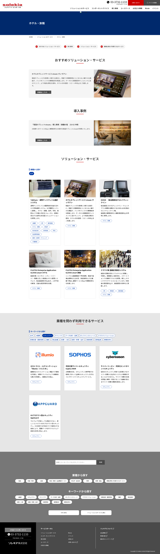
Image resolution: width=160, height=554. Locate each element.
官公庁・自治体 (75, 481)
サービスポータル (47, 528)
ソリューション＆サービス (79, 8)
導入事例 (115, 8)
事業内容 (102, 536)
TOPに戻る (64, 513)
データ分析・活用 (71, 335)
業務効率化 (108, 340)
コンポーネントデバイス (100, 8)
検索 (100, 462)
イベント (155, 8)
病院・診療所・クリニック (39, 238)
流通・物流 (31, 481)
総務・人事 (65, 340)
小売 (42, 223)
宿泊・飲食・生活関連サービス (57, 481)
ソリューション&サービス (48, 533)
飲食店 (112, 291)
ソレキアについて (106, 528)
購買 (47, 340)
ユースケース (125, 8)
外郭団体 (45, 230)
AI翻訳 (34, 223)
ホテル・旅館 (36, 227)
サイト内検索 (153, 3)
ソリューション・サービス (88, 46)
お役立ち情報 (137, 8)
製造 (20, 481)
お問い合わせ (136, 3)
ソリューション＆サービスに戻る (96, 513)
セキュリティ (47, 335)
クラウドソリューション (106, 335)
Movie (147, 8)
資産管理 (89, 340)
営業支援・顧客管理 (36, 340)
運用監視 (98, 340)
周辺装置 (55, 340)
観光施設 (50, 223)
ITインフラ (58, 335)
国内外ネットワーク (106, 539)
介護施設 (34, 241)
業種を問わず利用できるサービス (113, 46)
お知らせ (70, 539)
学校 (54, 230)
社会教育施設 (36, 234)
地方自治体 (35, 230)
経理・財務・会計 (77, 340)
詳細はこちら (42, 92)
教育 (87, 481)
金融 (41, 481)
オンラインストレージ (87, 335)
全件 (31, 173)
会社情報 (102, 533)
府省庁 (46, 227)
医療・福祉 (99, 481)
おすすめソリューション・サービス (49, 46)
